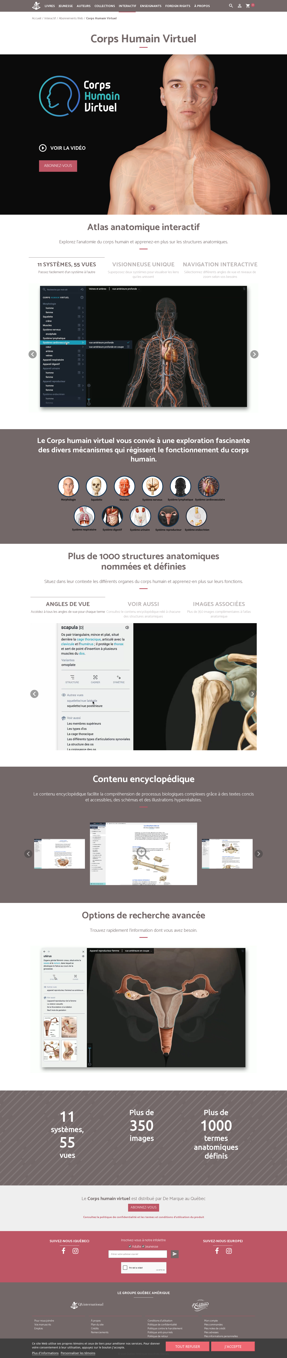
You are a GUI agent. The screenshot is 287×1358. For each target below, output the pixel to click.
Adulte (136, 1246)
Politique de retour (158, 1336)
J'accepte (233, 1346)
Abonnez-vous (58, 166)
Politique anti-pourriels (160, 1332)
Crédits (95, 1328)
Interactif (127, 6)
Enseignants (150, 6)
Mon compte (211, 1321)
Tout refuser (187, 1346)
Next (259, 854)
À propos (202, 6)
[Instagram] (75, 1252)
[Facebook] (64, 1252)
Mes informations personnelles (221, 1336)
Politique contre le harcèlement (165, 1328)
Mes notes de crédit (214, 1328)
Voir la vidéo (62, 148)
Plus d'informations (45, 1353)
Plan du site (97, 1325)
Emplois (38, 1328)
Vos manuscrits (42, 1325)
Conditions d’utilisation (160, 1321)
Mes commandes (213, 1325)
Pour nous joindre (44, 1321)
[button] (254, 354)
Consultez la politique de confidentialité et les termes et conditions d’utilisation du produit (143, 1217)
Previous (28, 854)
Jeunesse (66, 6)
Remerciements (99, 1332)
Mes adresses (211, 1332)
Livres (50, 6)
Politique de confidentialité (162, 1325)
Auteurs (84, 6)
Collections (104, 6)
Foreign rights (177, 6)
